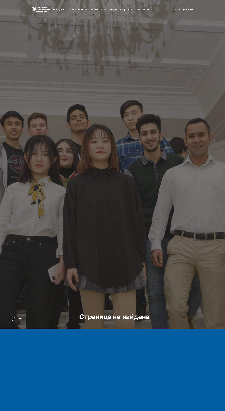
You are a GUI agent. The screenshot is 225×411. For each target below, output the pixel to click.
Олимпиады (143, 9)
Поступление (76, 9)
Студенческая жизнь (96, 9)
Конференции (127, 9)
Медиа (113, 9)
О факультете (60, 9)
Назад (20, 318)
